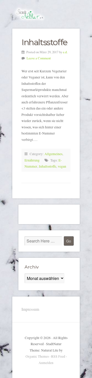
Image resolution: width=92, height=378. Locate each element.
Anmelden (46, 362)
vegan (62, 166)
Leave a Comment (39, 58)
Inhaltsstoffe (44, 42)
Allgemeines (53, 154)
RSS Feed (58, 356)
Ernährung (32, 160)
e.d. (65, 52)
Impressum (30, 309)
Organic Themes (37, 356)
